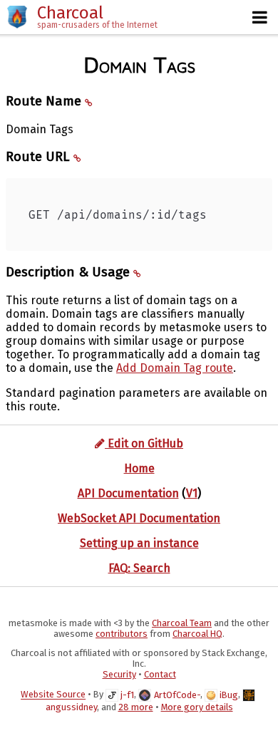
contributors (122, 633)
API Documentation (128, 493)
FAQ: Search (139, 568)
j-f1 (127, 695)
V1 (191, 493)
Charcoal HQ (197, 633)
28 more (135, 707)
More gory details (197, 707)
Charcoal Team (182, 623)
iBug (229, 695)
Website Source (53, 695)
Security (119, 674)
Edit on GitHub (144, 443)
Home (139, 468)
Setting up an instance (139, 543)
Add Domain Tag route (174, 368)
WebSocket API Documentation (139, 518)
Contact (160, 674)
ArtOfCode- (177, 695)
